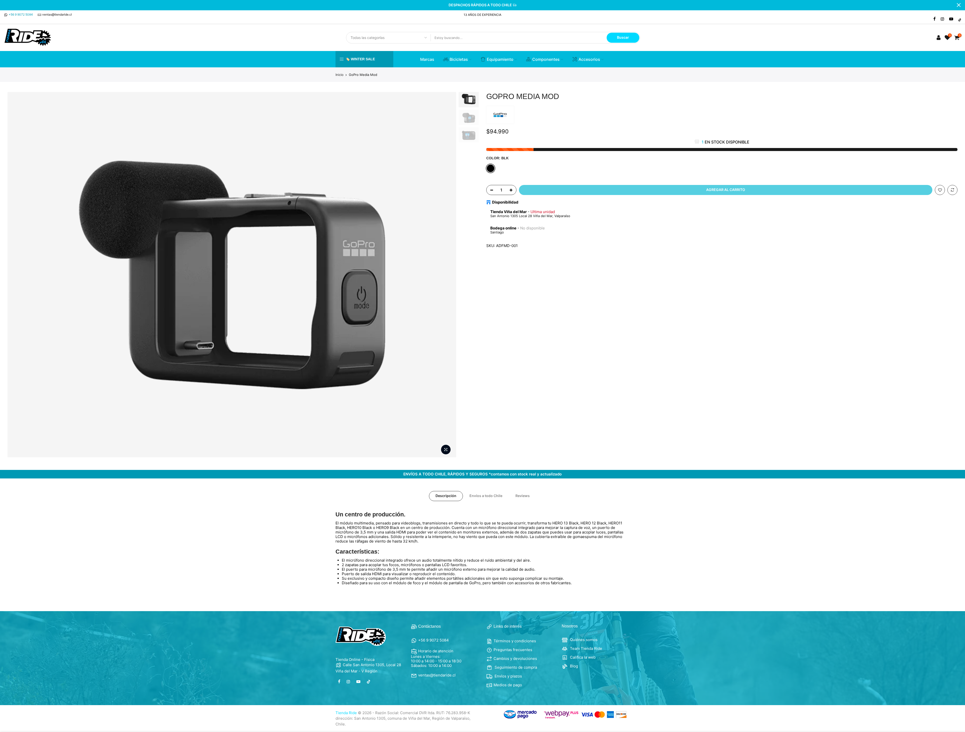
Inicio (339, 75)
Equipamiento (500, 59)
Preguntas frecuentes (513, 649)
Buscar (623, 37)
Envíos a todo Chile (485, 496)
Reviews (522, 496)
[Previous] (16, 274)
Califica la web (582, 657)
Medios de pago (508, 684)
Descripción (446, 496)
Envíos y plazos (508, 676)
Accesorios (589, 59)
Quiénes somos (583, 639)
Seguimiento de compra (515, 667)
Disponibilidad (505, 202)
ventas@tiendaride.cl (57, 14)
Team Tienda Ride (585, 648)
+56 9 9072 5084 (21, 14)
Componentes (546, 59)
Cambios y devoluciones (515, 658)
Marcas (427, 59)
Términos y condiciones (515, 641)
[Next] (447, 274)
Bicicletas (459, 59)
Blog (573, 666)
